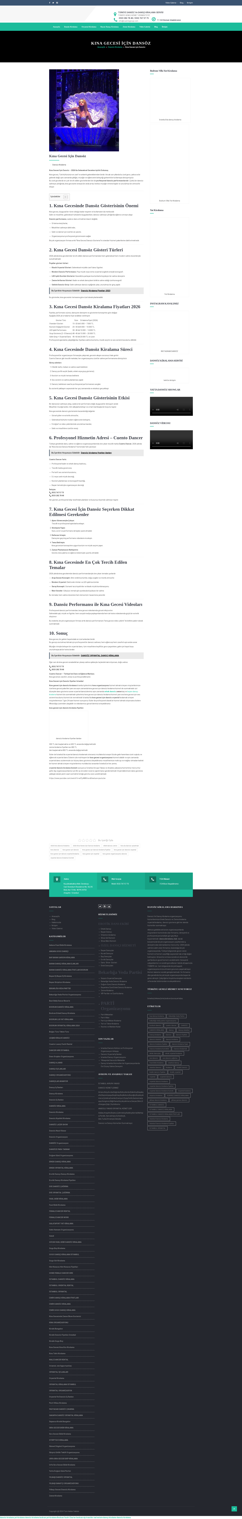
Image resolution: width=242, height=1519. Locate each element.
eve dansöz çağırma (170, 1058)
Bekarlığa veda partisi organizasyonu (65, 995)
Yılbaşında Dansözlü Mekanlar (113, 1060)
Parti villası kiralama (58, 1403)
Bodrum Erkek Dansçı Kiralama (62, 1013)
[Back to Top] (234, 1508)
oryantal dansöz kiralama (158, 1081)
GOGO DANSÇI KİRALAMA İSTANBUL (64, 1254)
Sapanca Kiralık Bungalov (59, 1422)
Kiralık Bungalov (56, 1329)
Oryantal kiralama (184, 1091)
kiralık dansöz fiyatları (157, 1072)
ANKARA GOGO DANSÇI (58, 951)
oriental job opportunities (60, 1366)
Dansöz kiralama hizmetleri (159, 1049)
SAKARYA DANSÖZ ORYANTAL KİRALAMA (66, 1415)
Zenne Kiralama (129, 27)
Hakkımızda (56, 922)
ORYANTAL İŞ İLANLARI (58, 1372)
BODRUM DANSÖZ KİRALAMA (61, 1007)
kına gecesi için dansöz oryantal (125, 850)
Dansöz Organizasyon (58, 1137)
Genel (51, 1236)
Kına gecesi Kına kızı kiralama (61, 1347)
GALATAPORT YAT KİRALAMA (61, 1224)
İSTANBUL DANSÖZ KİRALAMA (61, 1279)
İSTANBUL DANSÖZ (156, 1105)
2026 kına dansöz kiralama (60, 846)
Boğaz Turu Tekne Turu (59, 1032)
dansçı (171, 1030)
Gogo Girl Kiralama (57, 1261)
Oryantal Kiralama (89, 27)
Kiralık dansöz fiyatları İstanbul (62, 1335)
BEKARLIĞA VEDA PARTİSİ (60, 988)
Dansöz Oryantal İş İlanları (111, 1054)
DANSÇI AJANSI (55, 1063)
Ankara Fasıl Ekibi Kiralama (60, 945)
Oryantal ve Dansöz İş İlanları (61, 1397)
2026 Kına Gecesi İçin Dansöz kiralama (86, 846)
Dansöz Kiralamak (180, 1049)
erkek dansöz (110, 692)
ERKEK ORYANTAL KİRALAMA (61, 1168)
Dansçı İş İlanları (56, 1087)
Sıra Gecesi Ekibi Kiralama (60, 1434)
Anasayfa (56, 27)
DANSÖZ (184, 1025)
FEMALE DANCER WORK (59, 1217)
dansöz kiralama (172, 1039)
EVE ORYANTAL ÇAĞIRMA (59, 1193)
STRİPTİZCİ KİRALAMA (58, 1440)
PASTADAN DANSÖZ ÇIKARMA (61, 1409)
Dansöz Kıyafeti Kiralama (59, 1118)
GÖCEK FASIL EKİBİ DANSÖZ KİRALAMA (65, 1242)
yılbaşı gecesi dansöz (179, 1100)
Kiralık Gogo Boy (56, 1341)
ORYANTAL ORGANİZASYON (60, 1391)
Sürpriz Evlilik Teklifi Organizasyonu (64, 1452)
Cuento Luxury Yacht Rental (60, 1044)
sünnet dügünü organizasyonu (62, 1446)
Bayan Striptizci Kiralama (59, 982)
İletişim (190, 3)
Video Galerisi (170, 3)
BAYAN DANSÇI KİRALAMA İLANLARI (64, 964)
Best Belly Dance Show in (59, 1001)
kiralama (169, 1067)
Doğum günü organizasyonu (61, 1155)
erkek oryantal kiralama (173, 1053)
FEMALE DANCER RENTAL (59, 1211)
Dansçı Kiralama (56, 1094)
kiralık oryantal (175, 1072)
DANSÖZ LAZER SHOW (58, 1125)
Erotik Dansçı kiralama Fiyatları (62, 1180)
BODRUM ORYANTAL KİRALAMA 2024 (64, 1026)
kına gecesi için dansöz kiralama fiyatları (96, 850)
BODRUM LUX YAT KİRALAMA (61, 1019)
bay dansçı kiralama (156, 1016)
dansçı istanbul (183, 1030)
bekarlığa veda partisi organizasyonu (162, 1021)
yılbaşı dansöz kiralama (158, 1100)
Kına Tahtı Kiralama (57, 1353)
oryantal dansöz (166, 1077)
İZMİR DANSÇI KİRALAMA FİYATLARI (64, 1298)
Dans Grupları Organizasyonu (61, 1057)
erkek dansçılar (155, 1053)
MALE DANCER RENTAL (58, 1360)
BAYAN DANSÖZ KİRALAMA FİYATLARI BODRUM (68, 970)
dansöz (168, 1035)
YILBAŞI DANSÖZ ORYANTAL (60, 1477)
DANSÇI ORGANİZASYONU (60, 1075)
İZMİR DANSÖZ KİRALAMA (60, 1304)
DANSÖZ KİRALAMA (57, 1106)
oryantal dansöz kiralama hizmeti (62, 858)
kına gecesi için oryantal (91, 854)
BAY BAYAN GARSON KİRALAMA (62, 958)
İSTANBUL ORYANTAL (58, 1292)
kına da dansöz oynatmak (130, 846)
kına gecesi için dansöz (71, 850)
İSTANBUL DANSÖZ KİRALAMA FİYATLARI (164, 1114)
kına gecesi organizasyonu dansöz (115, 854)
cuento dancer (171, 1025)
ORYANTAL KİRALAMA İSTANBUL (62, 1384)
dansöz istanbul (155, 1039)
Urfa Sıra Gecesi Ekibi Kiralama (62, 1465)
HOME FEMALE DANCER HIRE (61, 1273)
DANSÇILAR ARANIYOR (58, 1081)
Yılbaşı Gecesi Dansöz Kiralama (62, 1490)
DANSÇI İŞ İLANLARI (57, 1069)
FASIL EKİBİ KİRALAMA (58, 1199)
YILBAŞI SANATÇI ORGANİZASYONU (64, 1483)
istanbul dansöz (155, 1067)
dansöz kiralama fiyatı (180, 1044)
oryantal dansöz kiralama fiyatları (161, 1086)
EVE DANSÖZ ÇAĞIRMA (58, 1186)
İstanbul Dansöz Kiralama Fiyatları (161, 1123)
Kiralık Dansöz (182, 1067)
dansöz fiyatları (181, 1035)
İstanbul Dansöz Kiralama (158, 1119)
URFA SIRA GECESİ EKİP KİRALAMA (63, 1459)
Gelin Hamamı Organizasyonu (61, 1230)
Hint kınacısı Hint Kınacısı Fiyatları (63, 1267)
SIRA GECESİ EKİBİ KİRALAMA (61, 1428)
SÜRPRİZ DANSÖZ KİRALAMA (178, 1095)
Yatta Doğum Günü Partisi (60, 1471)
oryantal (152, 1077)
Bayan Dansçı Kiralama (109, 27)
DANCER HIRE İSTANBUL (59, 1050)
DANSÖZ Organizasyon (58, 1143)
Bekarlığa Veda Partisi (176, 1016)
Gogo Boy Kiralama (57, 1248)
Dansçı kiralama (155, 1035)
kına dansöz (55, 850)
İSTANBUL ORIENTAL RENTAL (61, 1285)
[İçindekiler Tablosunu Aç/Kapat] (64, 197)
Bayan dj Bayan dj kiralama (60, 976)
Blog (181, 3)
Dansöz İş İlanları (56, 1100)
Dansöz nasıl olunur (57, 1131)
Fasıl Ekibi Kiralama (57, 1205)
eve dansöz (153, 1058)
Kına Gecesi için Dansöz (67, 156)
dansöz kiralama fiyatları (158, 1044)
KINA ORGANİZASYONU (58, 1323)
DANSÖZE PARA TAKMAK (59, 1149)
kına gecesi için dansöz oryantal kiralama (65, 854)
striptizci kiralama (155, 1095)
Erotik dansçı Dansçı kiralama (61, 1174)
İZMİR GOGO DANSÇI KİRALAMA (62, 1310)
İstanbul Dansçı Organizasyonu (113, 1057)
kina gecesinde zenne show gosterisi (65, 1316)
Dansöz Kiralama (70, 27)
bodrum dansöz (155, 1025)
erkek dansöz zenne (110, 846)
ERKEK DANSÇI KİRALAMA (60, 1162)
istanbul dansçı (173, 1063)
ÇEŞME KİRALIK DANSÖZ (59, 1038)
